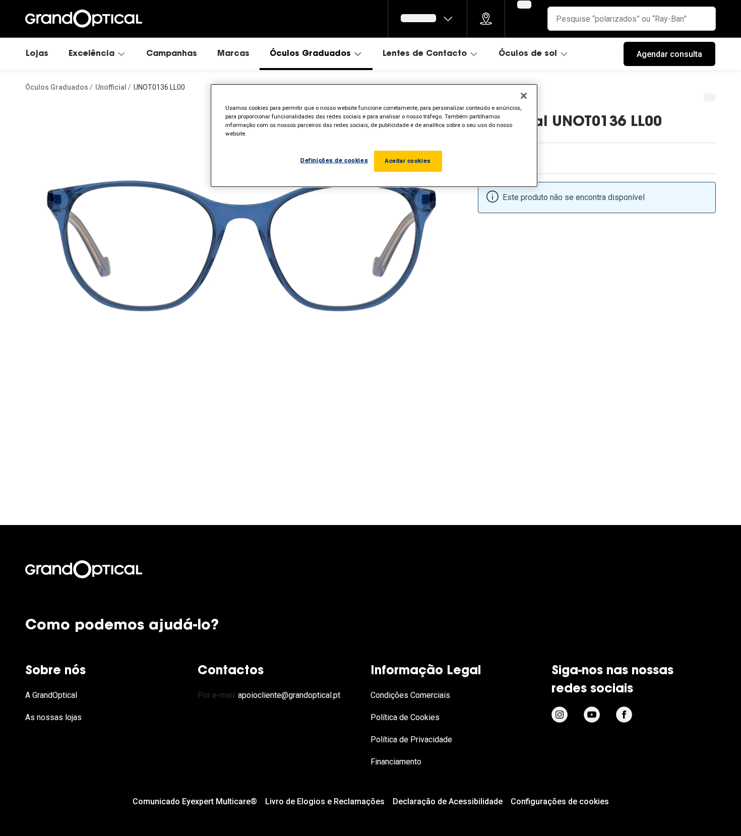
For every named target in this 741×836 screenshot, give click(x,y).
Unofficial (111, 87)
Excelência (91, 54)
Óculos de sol (528, 54)
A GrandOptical (51, 695)
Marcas (233, 54)
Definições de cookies (334, 160)
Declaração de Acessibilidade (448, 801)
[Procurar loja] (486, 18)
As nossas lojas (53, 717)
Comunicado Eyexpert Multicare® (195, 801)
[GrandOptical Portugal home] (100, 569)
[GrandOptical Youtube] (592, 714)
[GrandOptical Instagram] (559, 714)
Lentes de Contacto (425, 54)
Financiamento (396, 761)
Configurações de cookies (560, 801)
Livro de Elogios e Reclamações (325, 801)
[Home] (83, 19)
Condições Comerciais (410, 695)
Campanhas (171, 54)
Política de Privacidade (411, 739)
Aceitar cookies (408, 160)
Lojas (37, 54)
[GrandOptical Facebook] (624, 714)
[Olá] (427, 18)
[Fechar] (524, 96)
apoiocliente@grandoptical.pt (289, 695)
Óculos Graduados (310, 54)
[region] (374, 135)
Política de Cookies (405, 717)
